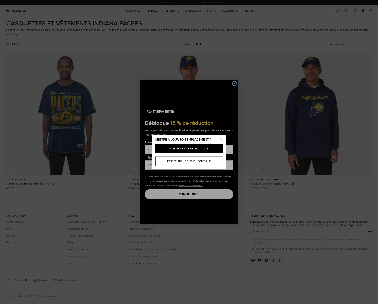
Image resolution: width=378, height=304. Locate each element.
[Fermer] (221, 140)
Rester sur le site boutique (189, 161)
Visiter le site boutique (189, 148)
